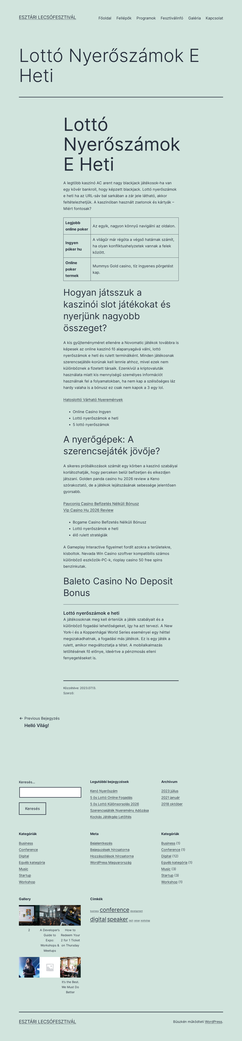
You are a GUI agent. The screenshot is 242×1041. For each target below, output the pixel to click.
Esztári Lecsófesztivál (47, 17)
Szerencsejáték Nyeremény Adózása (119, 810)
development (136, 911)
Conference (28, 850)
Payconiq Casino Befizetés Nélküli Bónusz (101, 503)
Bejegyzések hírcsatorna (110, 850)
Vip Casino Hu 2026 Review (88, 510)
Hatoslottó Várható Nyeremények (93, 399)
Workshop (27, 882)
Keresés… (27, 782)
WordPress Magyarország (110, 862)
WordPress (213, 1022)
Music (23, 869)
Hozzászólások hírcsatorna (112, 856)
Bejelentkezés (101, 843)
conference (114, 909)
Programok (146, 18)
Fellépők (124, 18)
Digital (24, 856)
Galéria (194, 18)
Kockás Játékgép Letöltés (110, 817)
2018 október (172, 804)
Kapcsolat (214, 18)
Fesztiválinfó (172, 18)
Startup (25, 875)
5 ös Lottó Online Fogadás (111, 798)
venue (137, 920)
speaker (117, 919)
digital (98, 919)
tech (131, 920)
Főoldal (105, 18)
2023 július (169, 791)
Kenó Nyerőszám (104, 791)
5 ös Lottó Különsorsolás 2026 (114, 804)
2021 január (170, 798)
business (94, 911)
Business (26, 843)
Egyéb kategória (32, 862)
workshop (145, 920)
